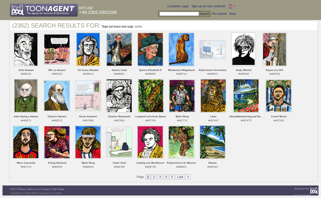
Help (232, 14)
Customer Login (178, 6)
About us (33, 189)
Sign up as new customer (208, 6)
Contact (45, 189)
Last (180, 177)
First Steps (58, 189)
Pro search (219, 14)
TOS (12, 189)
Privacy (22, 189)
